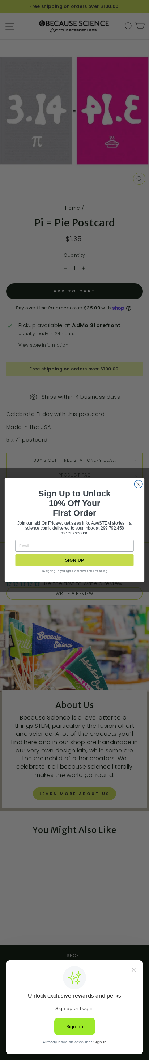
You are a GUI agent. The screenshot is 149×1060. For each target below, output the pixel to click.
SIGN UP (74, 560)
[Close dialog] (138, 484)
